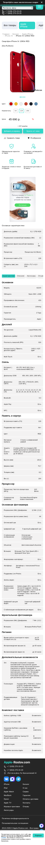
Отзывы (41, 276)
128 (21, 111)
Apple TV (7, 803)
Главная (6, 34)
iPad (5, 788)
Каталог (15, 34)
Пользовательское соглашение (15, 823)
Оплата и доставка (30, 799)
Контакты (26, 803)
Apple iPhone (27, 34)
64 (16, 111)
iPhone (7, 784)
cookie (3, 837)
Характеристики (8, 276)
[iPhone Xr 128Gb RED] (22, 71)
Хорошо (38, 835)
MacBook (7, 795)
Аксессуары (31, 276)
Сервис (26, 792)
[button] (20, 97)
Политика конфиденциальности (15, 818)
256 (27, 111)
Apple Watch (9, 792)
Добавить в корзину (12, 131)
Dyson (6, 799)
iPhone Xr (9, 36)
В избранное (36, 138)
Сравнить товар (13, 138)
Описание (20, 276)
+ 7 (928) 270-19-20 (13, 11)
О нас (25, 788)
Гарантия (26, 795)
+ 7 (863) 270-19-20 (13, 13)
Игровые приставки (12, 806)
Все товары (10, 25)
